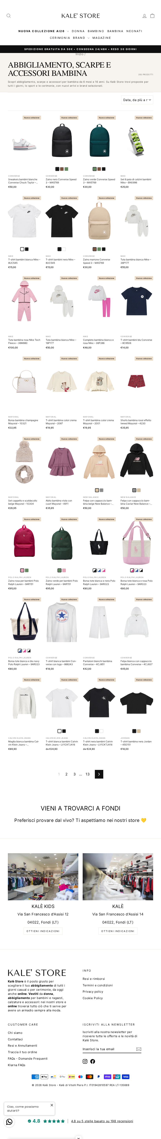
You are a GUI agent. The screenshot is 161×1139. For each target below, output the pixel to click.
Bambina (115, 31)
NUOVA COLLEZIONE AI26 (42, 31)
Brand (80, 37)
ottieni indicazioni (43, 931)
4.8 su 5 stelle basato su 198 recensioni (102, 1121)
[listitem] (62, 169)
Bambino (96, 31)
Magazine (101, 37)
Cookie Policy (93, 998)
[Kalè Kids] (43, 876)
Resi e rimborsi (94, 979)
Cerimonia (60, 37)
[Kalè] (118, 876)
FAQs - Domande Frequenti (28, 1058)
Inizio (80, 54)
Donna (78, 31)
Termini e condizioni (98, 985)
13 (88, 774)
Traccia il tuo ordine (22, 1052)
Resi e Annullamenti (22, 1045)
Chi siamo (15, 1033)
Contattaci (15, 1039)
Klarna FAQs (17, 1065)
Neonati (134, 31)
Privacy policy (93, 991)
